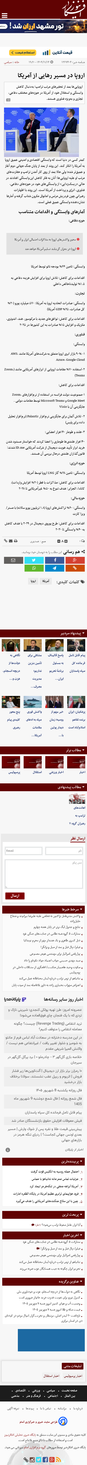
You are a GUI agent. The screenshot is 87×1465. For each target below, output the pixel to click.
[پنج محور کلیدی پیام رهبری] (11, 702)
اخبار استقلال (51, 1376)
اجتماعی (52, 1396)
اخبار (82, 772)
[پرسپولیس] (11, 762)
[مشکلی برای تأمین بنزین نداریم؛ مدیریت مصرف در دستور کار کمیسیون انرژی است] (33, 645)
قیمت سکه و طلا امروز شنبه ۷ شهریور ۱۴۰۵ (56, 1309)
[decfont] (58, 541)
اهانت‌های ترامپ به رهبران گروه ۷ (77, 815)
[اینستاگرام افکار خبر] (32, 1460)
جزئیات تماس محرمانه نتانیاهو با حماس (55, 1179)
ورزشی (36, 1390)
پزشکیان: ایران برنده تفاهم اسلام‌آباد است (76, 719)
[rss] (58, 1460)
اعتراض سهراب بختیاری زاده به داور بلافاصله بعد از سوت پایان (46, 985)
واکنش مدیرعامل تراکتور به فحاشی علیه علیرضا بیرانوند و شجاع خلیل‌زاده (45, 919)
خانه (16, 62)
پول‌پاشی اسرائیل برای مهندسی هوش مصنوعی (55, 953)
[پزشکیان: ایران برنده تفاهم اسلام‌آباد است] (76, 702)
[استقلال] (33, 762)
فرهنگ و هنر (33, 1396)
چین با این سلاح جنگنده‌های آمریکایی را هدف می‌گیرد (47, 1201)
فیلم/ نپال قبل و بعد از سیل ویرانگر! (60, 947)
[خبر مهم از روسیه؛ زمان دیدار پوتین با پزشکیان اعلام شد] (54, 702)
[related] (8, 100)
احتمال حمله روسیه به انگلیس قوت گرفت (55, 1172)
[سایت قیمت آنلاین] (43, 52)
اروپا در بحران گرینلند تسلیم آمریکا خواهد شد (50, 249)
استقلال (37, 772)
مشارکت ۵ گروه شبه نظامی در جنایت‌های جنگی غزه (51, 933)
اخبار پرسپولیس (73, 1376)
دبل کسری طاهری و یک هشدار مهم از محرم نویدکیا (52, 940)
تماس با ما (45, 1408)
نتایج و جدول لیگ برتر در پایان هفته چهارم (57, 927)
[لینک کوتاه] (5, 541)
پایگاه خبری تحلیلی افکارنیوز (20, 1434)
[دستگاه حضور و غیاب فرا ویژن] (51, 1351)
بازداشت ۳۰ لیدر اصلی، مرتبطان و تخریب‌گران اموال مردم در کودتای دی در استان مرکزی (44, 1318)
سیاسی (8, 62)
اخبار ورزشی (56, 772)
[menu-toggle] (4, 15)
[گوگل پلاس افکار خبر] (52, 1460)
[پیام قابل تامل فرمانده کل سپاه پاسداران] (76, 645)
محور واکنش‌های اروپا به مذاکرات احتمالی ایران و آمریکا (45, 239)
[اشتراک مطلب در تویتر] (34, 560)
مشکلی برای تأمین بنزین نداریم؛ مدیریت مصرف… (35, 671)
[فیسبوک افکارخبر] (45, 1460)
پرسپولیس (14, 772)
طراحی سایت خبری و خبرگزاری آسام (39, 1422)
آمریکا (45, 581)
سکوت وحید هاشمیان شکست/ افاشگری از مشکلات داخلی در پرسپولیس (46, 970)
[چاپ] (15, 541)
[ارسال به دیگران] (10, 541)
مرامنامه (62, 1408)
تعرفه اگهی (13, 1408)
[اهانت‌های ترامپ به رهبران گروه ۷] (77, 798)
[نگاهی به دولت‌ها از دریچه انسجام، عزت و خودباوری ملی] (11, 645)
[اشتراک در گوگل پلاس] (75, 560)
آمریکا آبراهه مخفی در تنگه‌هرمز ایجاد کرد (54, 1186)
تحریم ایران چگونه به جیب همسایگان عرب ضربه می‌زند (50, 1268)
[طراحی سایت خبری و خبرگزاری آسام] (62, 1422)
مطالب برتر (73, 750)
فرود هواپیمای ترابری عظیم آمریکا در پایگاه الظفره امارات (46, 1194)
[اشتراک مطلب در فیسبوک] (54, 560)
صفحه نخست (69, 1390)
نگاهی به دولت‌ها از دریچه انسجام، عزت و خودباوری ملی (48, 1291)
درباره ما (78, 1408)
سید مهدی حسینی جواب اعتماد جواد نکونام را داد (52, 960)
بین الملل (70, 1396)
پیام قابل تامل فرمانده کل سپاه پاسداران (77, 663)
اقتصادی (20, 1390)
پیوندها (29, 1408)
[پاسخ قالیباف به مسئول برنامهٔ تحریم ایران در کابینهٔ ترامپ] (54, 645)
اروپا (33, 581)
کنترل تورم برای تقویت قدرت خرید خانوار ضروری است (49, 1297)
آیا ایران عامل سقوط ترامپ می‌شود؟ (60, 1225)
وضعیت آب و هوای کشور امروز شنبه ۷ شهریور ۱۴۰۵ (51, 1303)
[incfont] (66, 541)
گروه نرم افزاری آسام (34, 1447)
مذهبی (15, 1396)
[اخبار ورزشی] (54, 762)
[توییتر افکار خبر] (38, 1460)
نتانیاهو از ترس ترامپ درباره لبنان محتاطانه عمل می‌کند (49, 978)
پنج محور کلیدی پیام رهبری (13, 719)
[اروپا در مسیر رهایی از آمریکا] (54, 568)
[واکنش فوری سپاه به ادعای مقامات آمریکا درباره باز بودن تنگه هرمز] (33, 702)
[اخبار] (76, 762)
